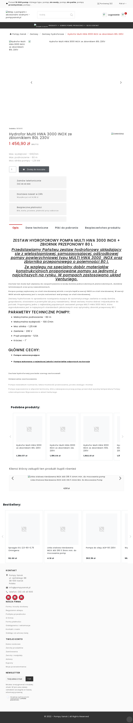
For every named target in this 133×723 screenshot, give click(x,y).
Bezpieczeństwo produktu (102, 228)
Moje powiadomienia (16, 666)
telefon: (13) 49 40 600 (21, 592)
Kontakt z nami (13, 629)
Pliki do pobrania (66, 228)
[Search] (71, 14)
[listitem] (29, 436)
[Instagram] (21, 597)
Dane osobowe (13, 644)
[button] (31, 82)
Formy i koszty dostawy (17, 606)
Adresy (9, 659)
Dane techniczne (37, 228)
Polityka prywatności (16, 614)
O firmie (10, 618)
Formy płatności (13, 621)
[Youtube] (15, 597)
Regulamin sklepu (14, 610)
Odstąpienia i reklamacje (18, 625)
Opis (15, 228)
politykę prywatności (18, 699)
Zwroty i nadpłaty (14, 655)
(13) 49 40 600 (24, 184)
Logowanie (113, 14)
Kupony (9, 663)
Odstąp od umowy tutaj (17, 633)
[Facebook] (8, 597)
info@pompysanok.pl (20, 587)
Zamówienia (12, 651)
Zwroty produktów (14, 648)
